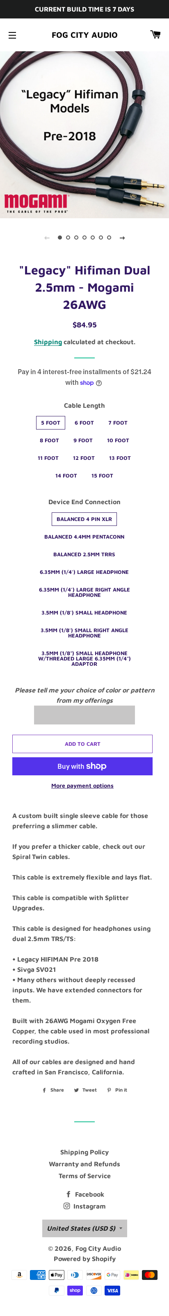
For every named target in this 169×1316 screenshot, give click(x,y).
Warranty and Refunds (84, 1163)
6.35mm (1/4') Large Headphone (84, 572)
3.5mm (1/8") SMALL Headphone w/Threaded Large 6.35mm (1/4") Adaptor (84, 658)
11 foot (48, 458)
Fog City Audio (85, 34)
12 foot (84, 458)
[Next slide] (122, 237)
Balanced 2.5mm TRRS (84, 554)
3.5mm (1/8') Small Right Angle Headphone (84, 633)
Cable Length (84, 405)
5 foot (50, 422)
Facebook (88, 1194)
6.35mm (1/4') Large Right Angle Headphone (84, 592)
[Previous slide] (47, 237)
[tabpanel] (84, 133)
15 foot (102, 475)
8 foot (49, 440)
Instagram (89, 1206)
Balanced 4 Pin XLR (84, 519)
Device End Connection (84, 501)
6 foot (84, 422)
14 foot (66, 475)
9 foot (83, 440)
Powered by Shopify (85, 1258)
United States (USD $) (81, 1228)
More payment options (82, 785)
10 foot (118, 440)
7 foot (118, 422)
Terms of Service (85, 1175)
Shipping (48, 341)
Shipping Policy (84, 1152)
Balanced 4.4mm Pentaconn (84, 536)
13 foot (120, 458)
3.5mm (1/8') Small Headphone (84, 612)
